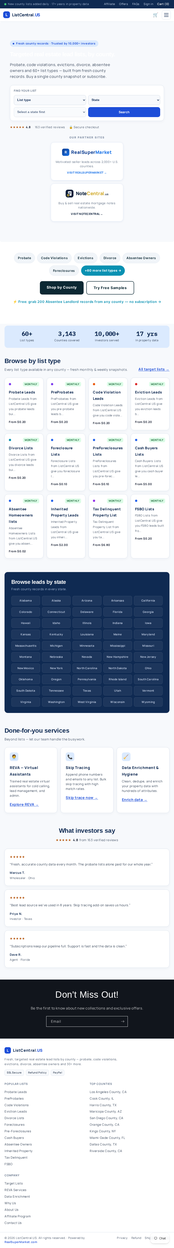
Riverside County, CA (106, 1151)
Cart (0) (163, 4)
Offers (123, 4)
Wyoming (148, 702)
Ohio (148, 668)
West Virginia (87, 702)
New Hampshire (117, 657)
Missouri (148, 646)
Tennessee (56, 691)
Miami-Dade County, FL (107, 1138)
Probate (24, 258)
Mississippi (117, 646)
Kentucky (56, 634)
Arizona (87, 600)
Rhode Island (117, 679)
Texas (87, 691)
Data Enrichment (17, 1196)
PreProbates (14, 1098)
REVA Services (16, 1190)
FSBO (8, 1164)
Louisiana (87, 634)
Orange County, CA (104, 1125)
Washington (56, 702)
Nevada (87, 657)
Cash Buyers (14, 1138)
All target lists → (153, 369)
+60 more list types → (103, 270)
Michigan (56, 646)
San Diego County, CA (106, 1118)
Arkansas (117, 600)
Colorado (25, 612)
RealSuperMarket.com (21, 1242)
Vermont (148, 691)
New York (56, 668)
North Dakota (118, 668)
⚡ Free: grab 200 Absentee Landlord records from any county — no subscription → (87, 302)
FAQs (136, 4)
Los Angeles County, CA (108, 1092)
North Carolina (87, 668)
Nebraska (56, 657)
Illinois (87, 623)
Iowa (148, 623)
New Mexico (25, 668)
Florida (117, 612)
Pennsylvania (87, 679)
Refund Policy (37, 1072)
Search (124, 112)
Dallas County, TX (103, 1144)
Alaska (56, 600)
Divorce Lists (14, 1118)
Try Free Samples (110, 287)
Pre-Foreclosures (18, 1131)
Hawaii (26, 623)
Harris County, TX (103, 1105)
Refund (136, 1238)
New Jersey (148, 657)
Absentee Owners (141, 258)
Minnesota (87, 646)
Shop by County (62, 287)
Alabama (25, 600)
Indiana (118, 623)
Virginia (25, 702)
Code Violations (54, 258)
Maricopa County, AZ (106, 1111)
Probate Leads (16, 1092)
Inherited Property (19, 1151)
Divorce (110, 258)
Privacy (122, 1238)
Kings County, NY (103, 1131)
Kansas (26, 634)
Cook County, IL (102, 1098)
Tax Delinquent (16, 1157)
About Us (12, 1210)
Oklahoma (26, 679)
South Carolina (148, 679)
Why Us (10, 1203)
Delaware (87, 612)
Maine (118, 634)
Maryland (148, 634)
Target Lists (14, 1183)
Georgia (148, 612)
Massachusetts (25, 646)
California (148, 600)
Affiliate (109, 4)
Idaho (56, 623)
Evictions (85, 258)
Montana (25, 657)
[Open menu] (166, 15)
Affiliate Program (18, 1216)
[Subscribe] (123, 1021)
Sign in (148, 4)
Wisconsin (117, 702)
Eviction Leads (16, 1111)
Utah (117, 691)
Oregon (56, 679)
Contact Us (13, 1223)
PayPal (57, 1072)
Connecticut (56, 612)
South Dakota (25, 691)
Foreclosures (64, 271)
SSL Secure (14, 1072)
